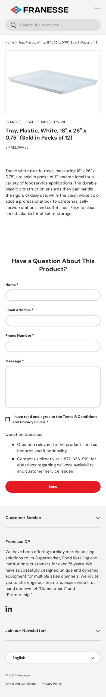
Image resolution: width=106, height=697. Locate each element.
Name (10, 284)
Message (13, 361)
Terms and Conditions (20, 684)
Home (9, 42)
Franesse (23, 675)
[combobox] (53, 25)
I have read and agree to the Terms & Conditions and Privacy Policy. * (55, 419)
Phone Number (18, 335)
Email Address (18, 310)
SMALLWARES (17, 147)
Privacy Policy (52, 684)
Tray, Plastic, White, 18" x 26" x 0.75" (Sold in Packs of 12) (58, 42)
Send (53, 486)
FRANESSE (14, 122)
